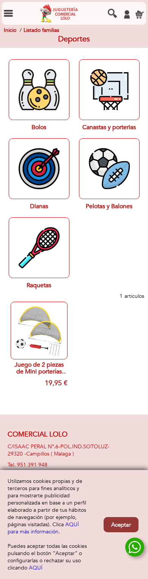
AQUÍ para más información (43, 528)
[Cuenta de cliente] (126, 14)
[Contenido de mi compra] (139, 14)
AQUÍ (36, 567)
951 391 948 (32, 464)
